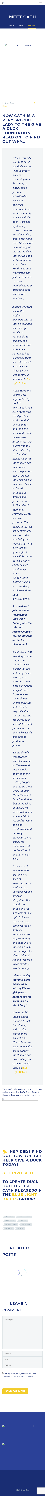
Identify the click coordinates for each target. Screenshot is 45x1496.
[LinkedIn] (17, 1235)
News (4, 106)
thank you (8, 1229)
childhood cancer (24, 1217)
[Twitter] (7, 1235)
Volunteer (20, 1229)
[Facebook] (4, 1235)
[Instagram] (25, 1476)
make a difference (10, 1225)
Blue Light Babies (19, 1196)
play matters (26, 1225)
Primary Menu (40, 2)
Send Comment (15, 1391)
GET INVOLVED (17, 1173)
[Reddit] (21, 1235)
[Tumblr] (14, 1235)
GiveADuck (23, 1221)
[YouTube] (28, 1476)
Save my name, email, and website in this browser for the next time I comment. (20, 1375)
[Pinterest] (11, 1235)
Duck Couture (9, 1221)
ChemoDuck (9, 1217)
